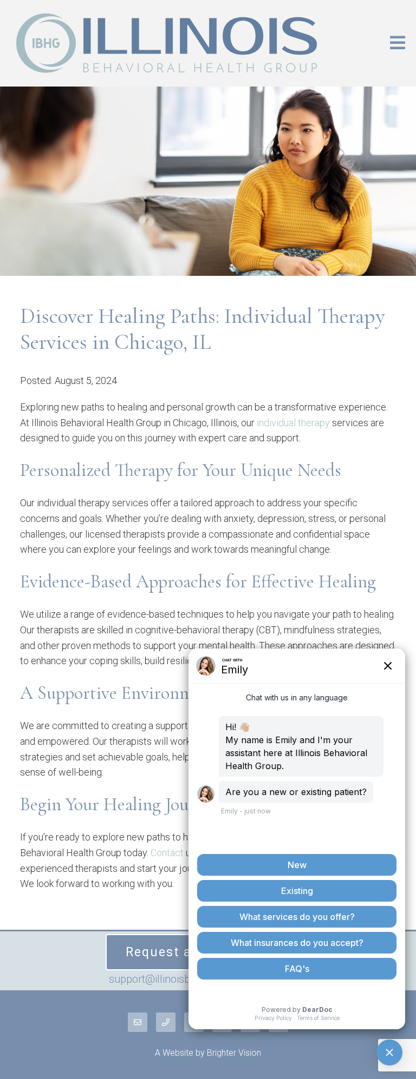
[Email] (137, 1022)
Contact (167, 852)
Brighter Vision (234, 1053)
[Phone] (166, 1022)
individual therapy (293, 422)
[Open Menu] (397, 43)
